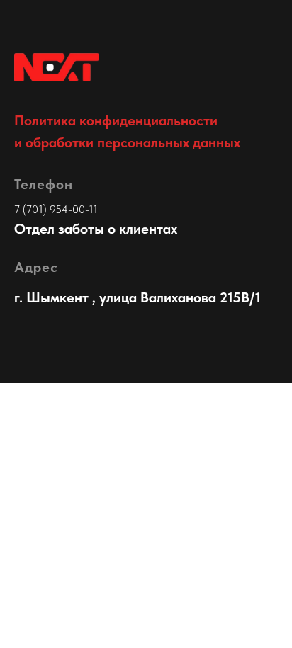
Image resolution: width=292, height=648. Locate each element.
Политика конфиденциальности (116, 120)
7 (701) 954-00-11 (56, 209)
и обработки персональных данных (127, 142)
